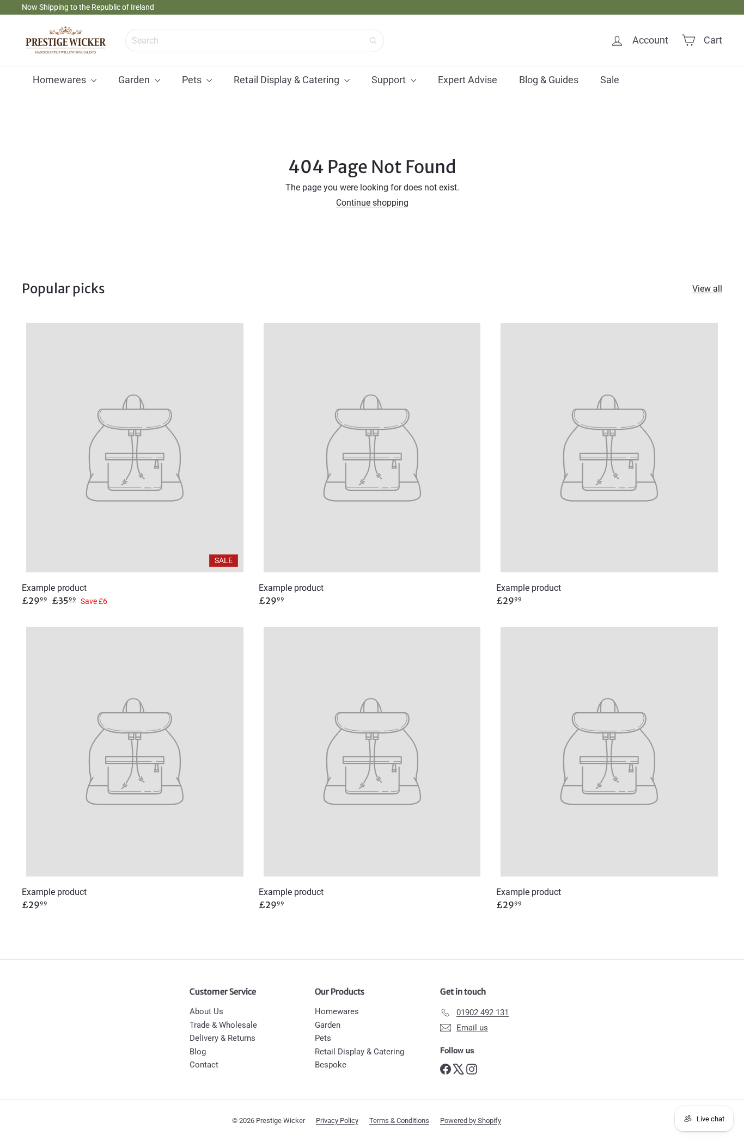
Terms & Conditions (399, 1120)
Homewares (60, 79)
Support (389, 79)
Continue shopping (372, 202)
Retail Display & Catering (287, 79)
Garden (135, 79)
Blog (198, 1052)
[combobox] (254, 40)
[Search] (373, 40)
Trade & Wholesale (223, 1025)
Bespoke (330, 1065)
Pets (193, 79)
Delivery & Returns (222, 1038)
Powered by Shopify (470, 1120)
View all (707, 289)
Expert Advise (467, 79)
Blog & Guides (548, 79)
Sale (609, 79)
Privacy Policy (337, 1120)
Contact (204, 1065)
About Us (206, 1011)
